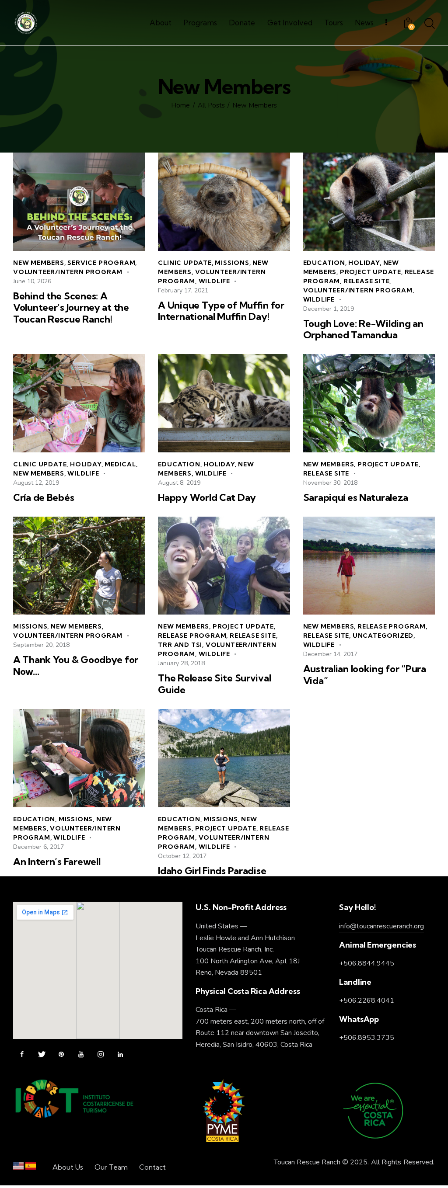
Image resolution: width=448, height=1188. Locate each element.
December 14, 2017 (330, 654)
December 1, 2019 (328, 309)
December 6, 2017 (38, 847)
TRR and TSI (180, 645)
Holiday (364, 263)
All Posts (211, 105)
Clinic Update (184, 263)
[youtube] (81, 1054)
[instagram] (100, 1054)
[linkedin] (120, 1054)
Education (324, 263)
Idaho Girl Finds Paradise (212, 871)
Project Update (370, 272)
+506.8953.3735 (366, 1037)
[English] (18, 1168)
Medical (120, 464)
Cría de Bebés (43, 498)
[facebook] (22, 1054)
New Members (38, 263)
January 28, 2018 (181, 663)
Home (180, 105)
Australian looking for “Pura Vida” (364, 674)
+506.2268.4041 (366, 1000)
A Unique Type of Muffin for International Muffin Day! (221, 311)
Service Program (101, 263)
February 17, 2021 (183, 290)
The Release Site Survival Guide (214, 683)
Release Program (192, 635)
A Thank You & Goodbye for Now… (75, 665)
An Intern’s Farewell (56, 862)
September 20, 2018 (41, 645)
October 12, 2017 (182, 856)
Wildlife (214, 281)
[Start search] (430, 24)
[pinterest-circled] (61, 1054)
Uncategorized (383, 635)
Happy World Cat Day (207, 498)
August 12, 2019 (36, 483)
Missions (232, 263)
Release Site (366, 281)
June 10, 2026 (32, 281)
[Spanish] (30, 1168)
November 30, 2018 (330, 483)
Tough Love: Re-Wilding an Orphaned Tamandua (363, 329)
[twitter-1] (41, 1054)
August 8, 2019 (179, 483)
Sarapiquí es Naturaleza (356, 498)
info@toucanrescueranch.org (381, 926)
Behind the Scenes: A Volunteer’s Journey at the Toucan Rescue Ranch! (71, 307)
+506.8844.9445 (366, 963)
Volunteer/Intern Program (67, 272)
